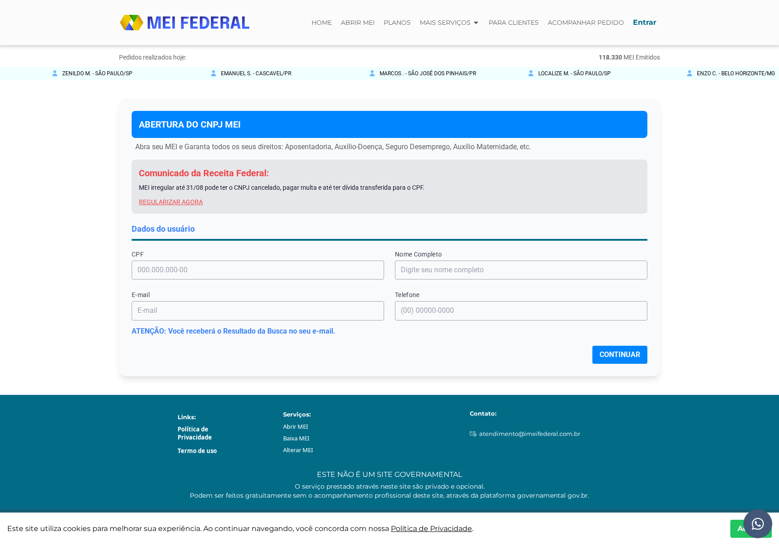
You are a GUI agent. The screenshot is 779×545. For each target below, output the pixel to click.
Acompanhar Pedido (586, 22)
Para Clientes (514, 22)
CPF (138, 254)
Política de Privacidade (195, 433)
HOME (322, 22)
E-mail (141, 294)
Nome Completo (418, 254)
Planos (397, 22)
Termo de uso (197, 451)
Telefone (407, 294)
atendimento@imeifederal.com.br (529, 433)
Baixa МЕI (296, 438)
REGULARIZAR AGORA (171, 202)
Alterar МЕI (298, 450)
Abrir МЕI (295, 426)
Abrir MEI (358, 22)
